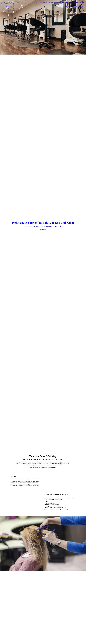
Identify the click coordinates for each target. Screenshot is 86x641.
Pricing (45, 2)
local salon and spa (52, 467)
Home (37, 2)
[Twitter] (4, 6)
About (40, 2)
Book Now (81, 2)
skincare (31, 464)
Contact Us (75, 2)
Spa (52, 2)
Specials (56, 2)
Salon (49, 2)
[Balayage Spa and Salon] (7, 2)
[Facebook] (2, 6)
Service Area (68, 2)
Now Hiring (61, 2)
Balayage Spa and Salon (79, 6)
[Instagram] (8, 6)
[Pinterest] (6, 6)
